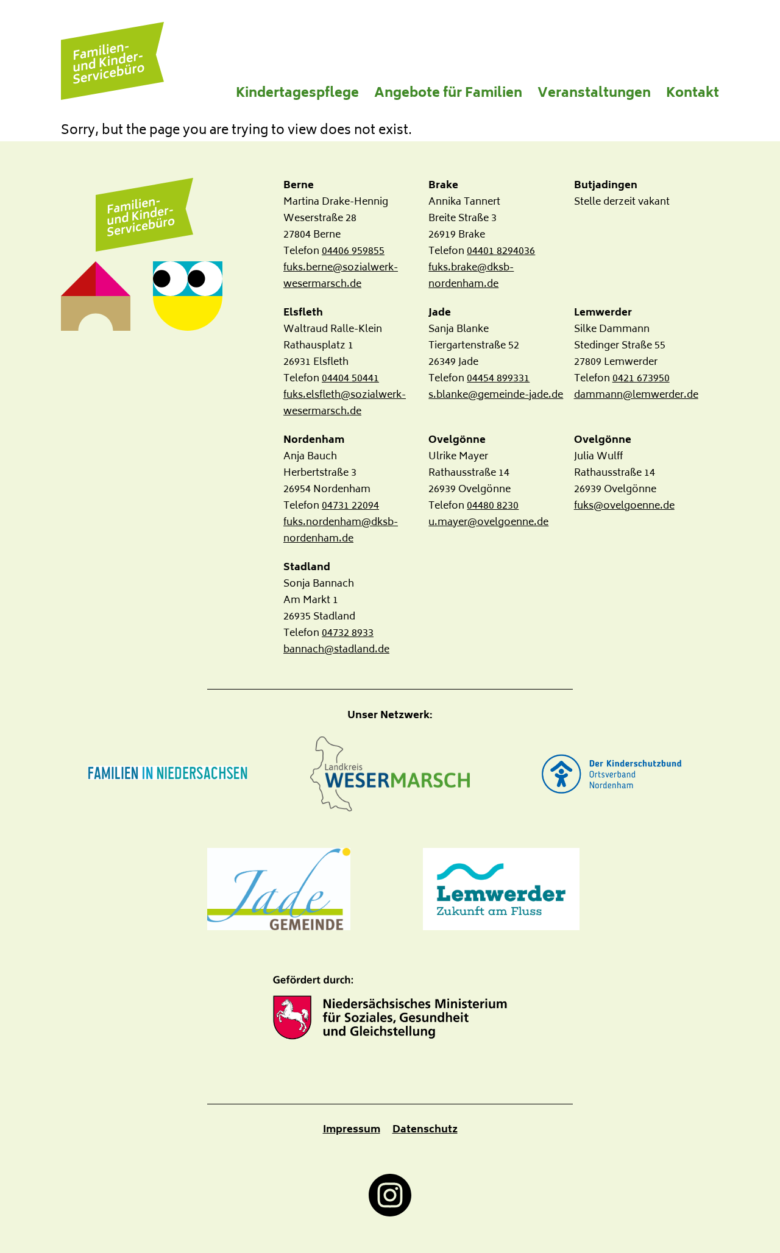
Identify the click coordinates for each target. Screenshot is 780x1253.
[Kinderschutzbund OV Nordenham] (612, 774)
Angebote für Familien (448, 94)
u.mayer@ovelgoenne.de (488, 522)
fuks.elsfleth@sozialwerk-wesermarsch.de (344, 403)
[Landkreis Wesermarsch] (390, 773)
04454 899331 (498, 378)
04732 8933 (348, 633)
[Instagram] (390, 1195)
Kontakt (692, 94)
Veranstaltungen (594, 94)
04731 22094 (350, 506)
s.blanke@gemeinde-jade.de (495, 395)
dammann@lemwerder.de (636, 395)
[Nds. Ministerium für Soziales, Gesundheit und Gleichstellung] (390, 1008)
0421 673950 (641, 378)
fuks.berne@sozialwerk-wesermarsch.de (340, 276)
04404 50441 (350, 378)
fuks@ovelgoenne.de (624, 506)
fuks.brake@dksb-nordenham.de (471, 276)
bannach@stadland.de (336, 649)
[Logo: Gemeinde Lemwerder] (501, 889)
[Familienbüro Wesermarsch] (144, 215)
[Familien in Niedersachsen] (167, 773)
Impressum (351, 1130)
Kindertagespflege (297, 94)
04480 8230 (493, 506)
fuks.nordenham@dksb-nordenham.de (340, 531)
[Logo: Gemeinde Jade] (278, 889)
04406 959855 (353, 251)
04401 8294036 (501, 251)
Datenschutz (425, 1130)
